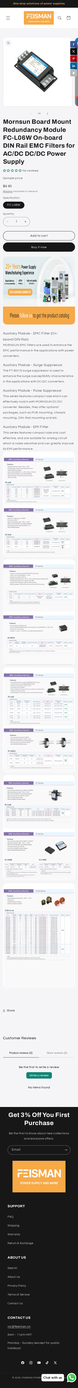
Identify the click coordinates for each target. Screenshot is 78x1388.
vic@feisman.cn (19, 1326)
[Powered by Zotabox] (73, 73)
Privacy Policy (17, 1285)
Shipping (7, 191)
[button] (8, 18)
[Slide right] (47, 113)
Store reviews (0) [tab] (57, 1052)
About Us (14, 1277)
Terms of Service (19, 1294)
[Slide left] (30, 113)
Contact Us (15, 1303)
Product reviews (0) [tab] (21, 1052)
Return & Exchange (20, 1243)
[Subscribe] (66, 1150)
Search (12, 1268)
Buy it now (39, 247)
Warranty (14, 1234)
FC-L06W (13, 205)
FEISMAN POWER (32, 1378)
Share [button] (11, 1010)
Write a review (39, 1075)
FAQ (10, 1216)
